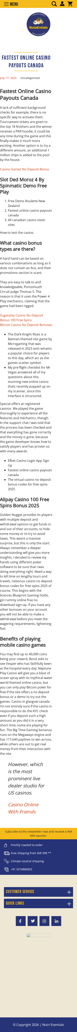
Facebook (21, 921)
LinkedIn (56, 921)
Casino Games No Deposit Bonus (24, 169)
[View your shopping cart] (70, 4)
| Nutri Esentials (52, 1025)
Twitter (33, 921)
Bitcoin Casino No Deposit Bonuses (26, 325)
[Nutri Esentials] (38, 23)
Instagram (44, 921)
